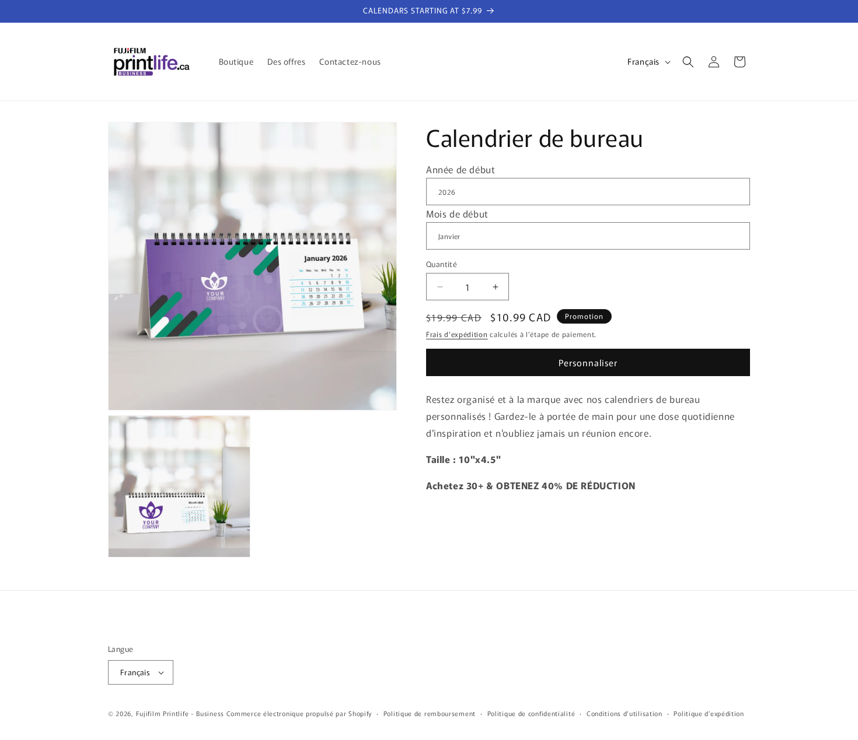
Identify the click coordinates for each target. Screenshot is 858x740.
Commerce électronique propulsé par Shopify (299, 713)
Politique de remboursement (429, 713)
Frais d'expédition (457, 334)
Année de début (460, 169)
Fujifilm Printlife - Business (180, 713)
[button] (688, 62)
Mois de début (457, 213)
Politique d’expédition (709, 713)
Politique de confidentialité (531, 713)
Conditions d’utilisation (624, 713)
